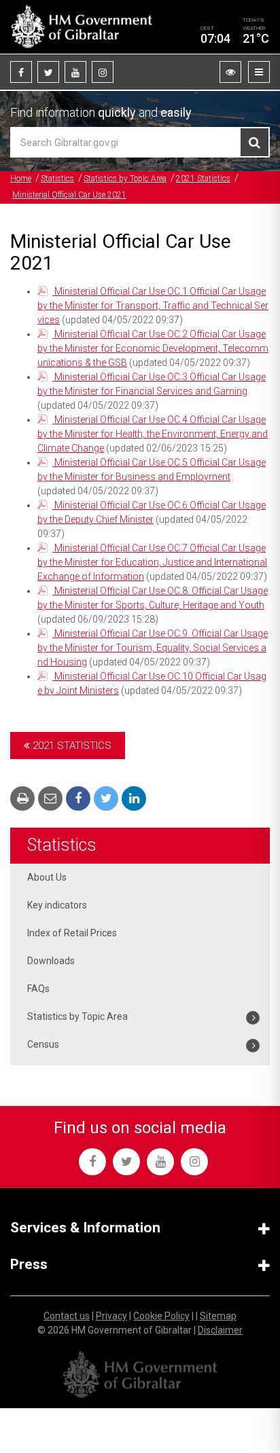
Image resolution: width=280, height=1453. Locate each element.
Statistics (57, 178)
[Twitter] (48, 72)
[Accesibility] (230, 72)
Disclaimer (220, 1330)
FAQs (38, 988)
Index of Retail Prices (72, 932)
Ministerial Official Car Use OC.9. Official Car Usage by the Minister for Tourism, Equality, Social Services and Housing (152, 647)
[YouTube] (75, 72)
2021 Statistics (203, 178)
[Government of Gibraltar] (81, 27)
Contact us (66, 1315)
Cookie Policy (161, 1315)
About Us (47, 877)
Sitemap (218, 1315)
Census (43, 1044)
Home (20, 178)
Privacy (111, 1315)
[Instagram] (102, 72)
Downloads (51, 960)
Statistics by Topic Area (125, 178)
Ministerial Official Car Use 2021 (69, 195)
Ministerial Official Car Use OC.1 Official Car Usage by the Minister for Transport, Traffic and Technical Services (152, 305)
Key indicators (57, 905)
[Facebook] (21, 72)
